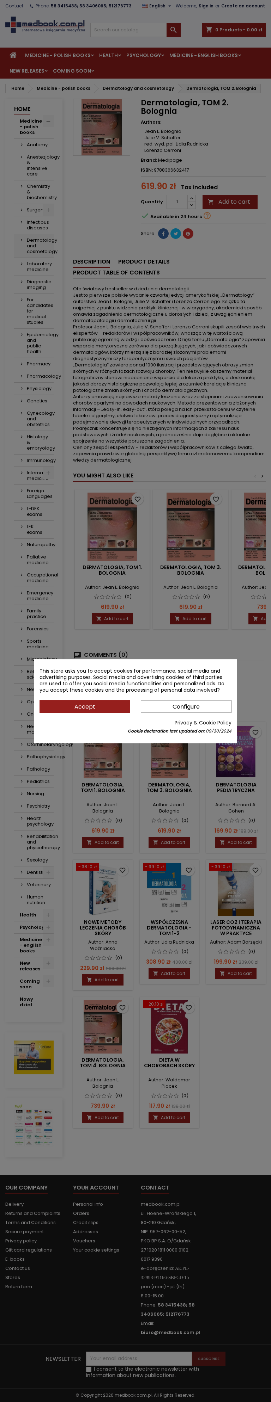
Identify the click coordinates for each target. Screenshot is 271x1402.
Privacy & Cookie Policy (203, 722)
